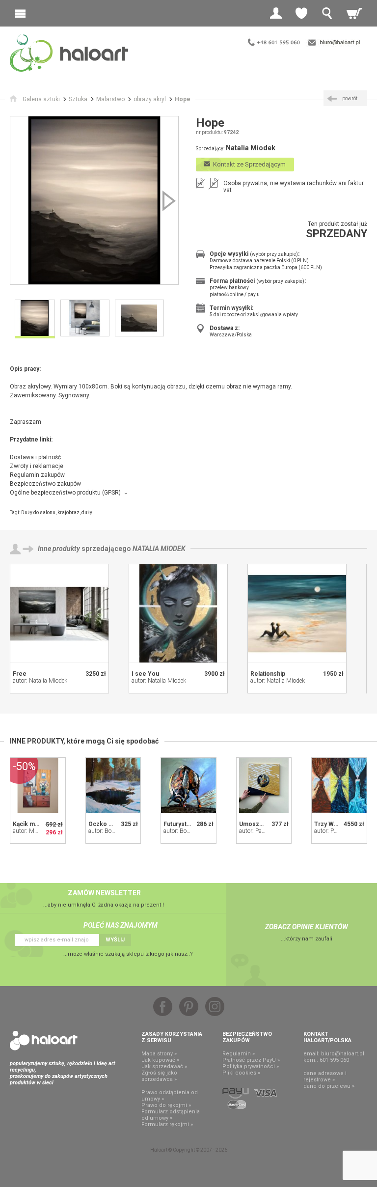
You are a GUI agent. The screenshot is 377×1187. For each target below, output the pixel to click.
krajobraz (68, 512)
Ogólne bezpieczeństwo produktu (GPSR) (65, 492)
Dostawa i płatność (35, 457)
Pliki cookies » (241, 1073)
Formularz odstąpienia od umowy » (170, 1114)
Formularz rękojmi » (167, 1124)
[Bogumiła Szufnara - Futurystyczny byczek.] (188, 785)
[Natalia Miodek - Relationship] (297, 613)
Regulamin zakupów (37, 474)
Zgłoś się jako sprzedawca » (159, 1076)
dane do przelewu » (328, 1086)
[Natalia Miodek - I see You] (178, 613)
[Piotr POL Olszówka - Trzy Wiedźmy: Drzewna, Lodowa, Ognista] (339, 785)
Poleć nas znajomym (120, 925)
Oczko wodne (108, 824)
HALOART (44, 1040)
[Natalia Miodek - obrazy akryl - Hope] (94, 200)
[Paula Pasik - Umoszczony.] (264, 785)
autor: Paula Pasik (262, 831)
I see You (145, 673)
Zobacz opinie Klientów (306, 927)
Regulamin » (238, 1053)
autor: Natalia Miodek (40, 680)
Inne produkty (59, 548)
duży (86, 512)
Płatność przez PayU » (251, 1060)
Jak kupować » (160, 1060)
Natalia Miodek (159, 548)
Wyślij (115, 940)
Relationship (267, 673)
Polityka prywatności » (250, 1066)
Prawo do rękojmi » (166, 1105)
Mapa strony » (159, 1053)
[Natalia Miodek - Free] (59, 613)
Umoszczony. (258, 824)
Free (20, 673)
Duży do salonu (38, 512)
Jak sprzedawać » (164, 1066)
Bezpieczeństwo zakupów (45, 483)
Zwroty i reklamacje (36, 466)
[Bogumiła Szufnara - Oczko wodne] (113, 785)
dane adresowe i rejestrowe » (325, 1076)
